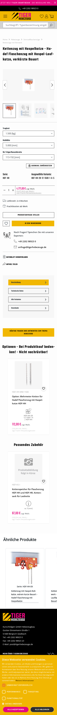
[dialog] (28, 685)
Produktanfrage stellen (28, 215)
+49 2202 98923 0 (30, 8)
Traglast (6, 128)
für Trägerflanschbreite (12, 152)
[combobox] (25, 25)
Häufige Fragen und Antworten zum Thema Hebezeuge (28, 332)
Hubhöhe (6, 140)
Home (5, 39)
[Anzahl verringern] (4, 190)
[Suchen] (51, 25)
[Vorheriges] (5, 84)
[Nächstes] (52, 84)
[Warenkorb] (51, 16)
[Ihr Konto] (46, 16)
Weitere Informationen (25, 680)
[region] (28, 95)
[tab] (28, 282)
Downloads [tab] (15, 308)
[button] (28, 704)
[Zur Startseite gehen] (21, 16)
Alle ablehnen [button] (42, 709)
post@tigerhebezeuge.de (21, 644)
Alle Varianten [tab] (16, 299)
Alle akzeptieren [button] (15, 709)
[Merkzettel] (41, 16)
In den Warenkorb (33, 223)
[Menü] (5, 16)
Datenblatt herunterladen (17, 257)
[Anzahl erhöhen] (13, 190)
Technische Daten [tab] (17, 291)
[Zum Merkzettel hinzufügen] (6, 223)
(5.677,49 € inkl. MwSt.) (28, 192)
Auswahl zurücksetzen (41, 165)
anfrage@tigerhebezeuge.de (32, 247)
